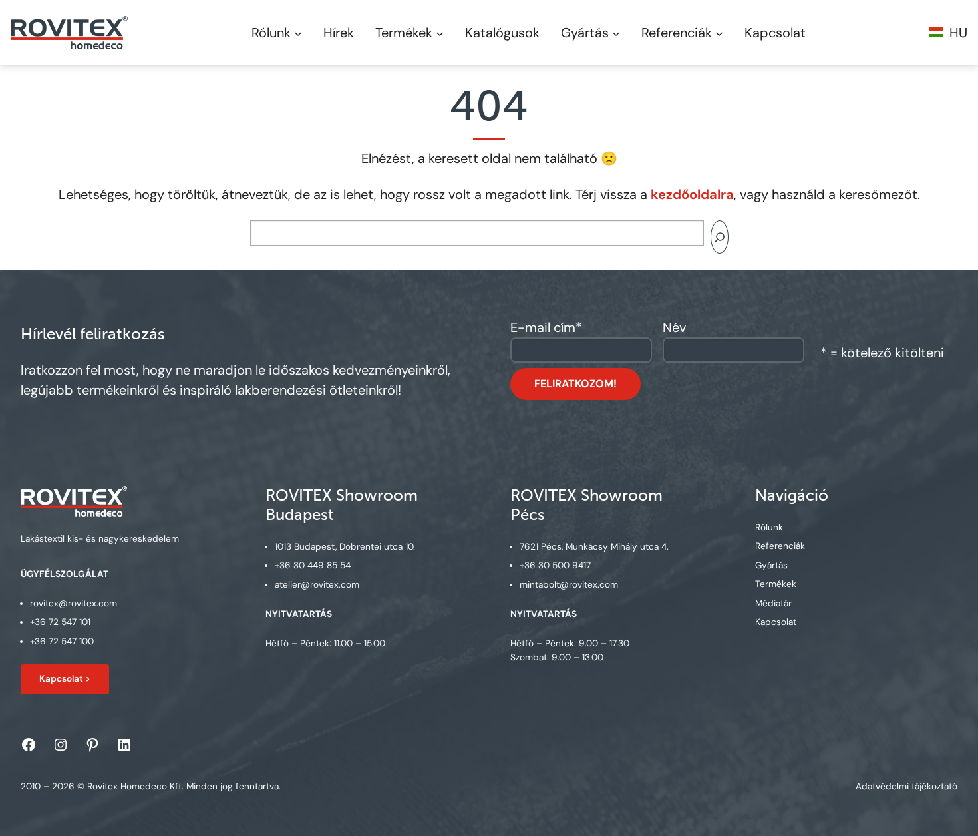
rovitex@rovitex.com (73, 603)
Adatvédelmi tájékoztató (906, 786)
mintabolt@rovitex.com (569, 584)
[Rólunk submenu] (298, 33)
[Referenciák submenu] (719, 33)
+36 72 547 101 (60, 622)
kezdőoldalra (692, 194)
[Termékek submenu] (440, 33)
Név (674, 327)
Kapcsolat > (64, 678)
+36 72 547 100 (62, 641)
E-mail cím (546, 327)
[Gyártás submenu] (616, 33)
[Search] (720, 237)
